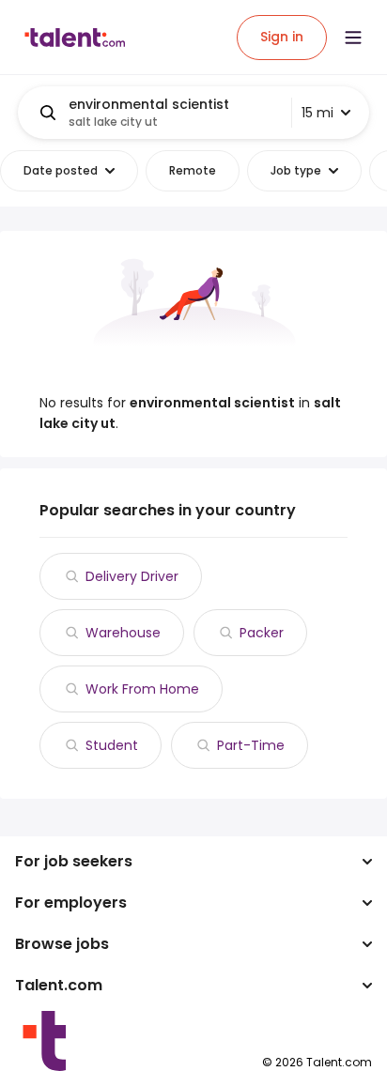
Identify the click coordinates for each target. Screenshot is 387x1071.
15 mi (317, 112)
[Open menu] (353, 37)
